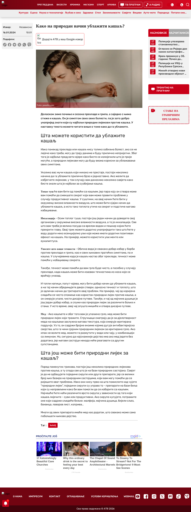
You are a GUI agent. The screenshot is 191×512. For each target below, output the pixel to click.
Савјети (126, 12)
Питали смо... (179, 12)
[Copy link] (5, 44)
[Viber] (186, 496)
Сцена (33, 12)
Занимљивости (111, 12)
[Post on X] (19, 44)
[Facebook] (146, 496)
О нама (17, 496)
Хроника (75, 4)
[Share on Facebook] (9, 44)
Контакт (54, 496)
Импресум (36, 496)
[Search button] (187, 4)
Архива (111, 4)
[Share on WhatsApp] (24, 44)
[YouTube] (137, 496)
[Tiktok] (178, 496)
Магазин (88, 4)
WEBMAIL (129, 496)
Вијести (62, 4)
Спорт (100, 4)
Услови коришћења (104, 496)
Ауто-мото (149, 12)
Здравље (88, 12)
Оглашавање (75, 496)
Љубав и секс (73, 12)
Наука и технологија (51, 12)
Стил (98, 12)
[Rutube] (170, 496)
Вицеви (137, 12)
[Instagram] (154, 496)
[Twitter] (162, 496)
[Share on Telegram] (14, 44)
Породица (163, 12)
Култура (23, 12)
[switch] (170, 5)
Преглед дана (45, 4)
